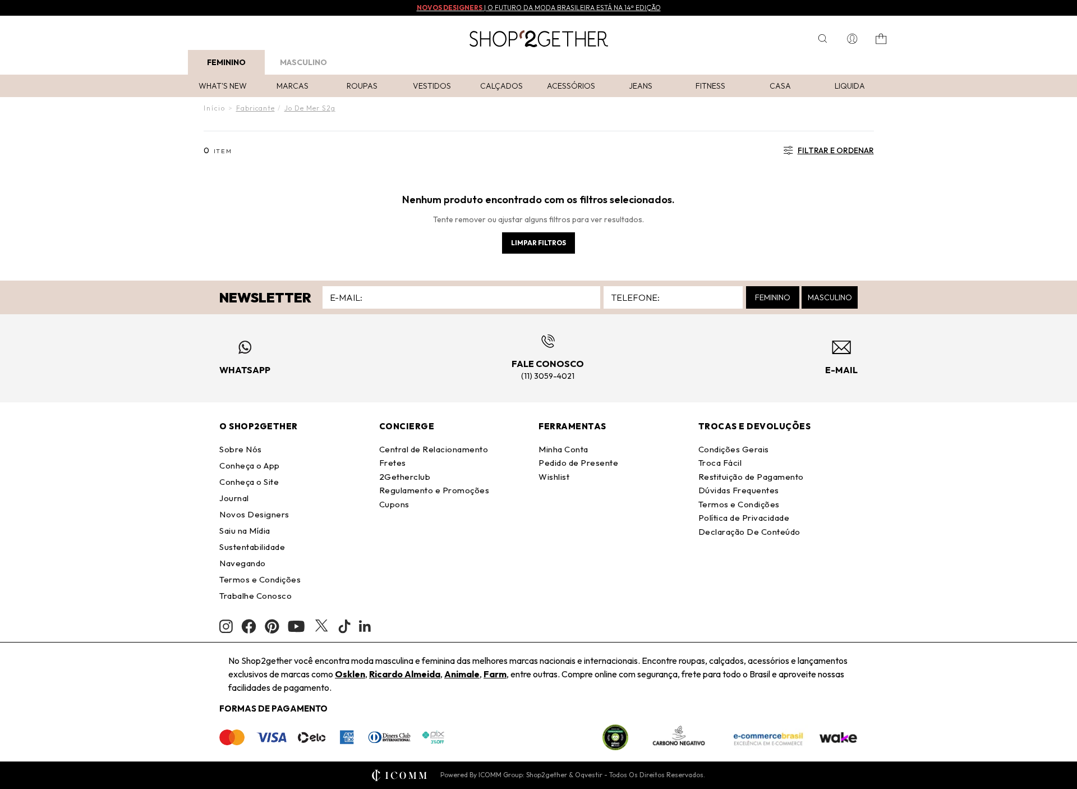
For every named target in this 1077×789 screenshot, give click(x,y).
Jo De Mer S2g (309, 108)
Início (214, 108)
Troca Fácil (720, 462)
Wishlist (553, 476)
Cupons (394, 504)
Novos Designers (254, 514)
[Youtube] (296, 626)
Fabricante (255, 108)
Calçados (501, 86)
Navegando (242, 563)
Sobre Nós (240, 449)
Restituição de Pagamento (751, 476)
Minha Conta (563, 449)
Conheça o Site (249, 481)
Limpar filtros (538, 242)
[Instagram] (226, 627)
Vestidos (432, 86)
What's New (223, 86)
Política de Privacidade (744, 517)
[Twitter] (321, 626)
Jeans (640, 86)
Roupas (362, 86)
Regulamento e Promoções (434, 490)
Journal (234, 498)
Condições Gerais (733, 449)
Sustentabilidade (252, 547)
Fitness (710, 86)
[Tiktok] (344, 626)
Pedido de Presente (578, 462)
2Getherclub (405, 476)
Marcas (293, 86)
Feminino (226, 62)
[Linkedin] (365, 626)
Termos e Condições (260, 579)
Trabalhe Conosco (255, 595)
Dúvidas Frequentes (738, 490)
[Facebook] (248, 626)
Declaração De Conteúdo (749, 531)
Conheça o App (249, 465)
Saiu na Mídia (244, 530)
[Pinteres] (272, 626)
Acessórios (571, 86)
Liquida (850, 86)
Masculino (303, 62)
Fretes (392, 462)
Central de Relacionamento (434, 449)
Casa (780, 86)
